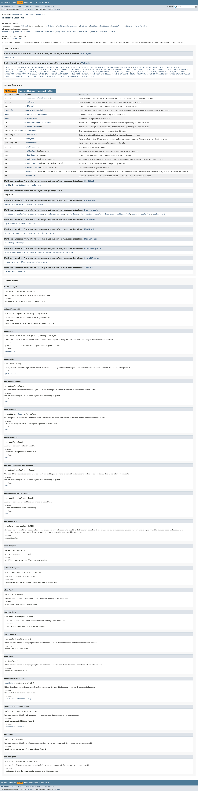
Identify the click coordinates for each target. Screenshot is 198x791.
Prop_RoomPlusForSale (81, 32)
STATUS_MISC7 (176, 67)
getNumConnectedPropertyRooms (37, 122)
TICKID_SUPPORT (30, 76)
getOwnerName (9, 252)
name (20, 272)
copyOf (7, 185)
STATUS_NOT (9, 69)
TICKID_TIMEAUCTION (46, 76)
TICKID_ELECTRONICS (182, 69)
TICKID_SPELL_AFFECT (13, 76)
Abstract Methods (46, 91)
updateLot (29, 171)
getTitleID (31, 252)
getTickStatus (10, 272)
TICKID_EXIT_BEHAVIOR (39, 72)
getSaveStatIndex (11, 233)
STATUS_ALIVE (23, 67)
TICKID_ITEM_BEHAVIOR (78, 72)
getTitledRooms (31, 131)
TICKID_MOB (9, 74)
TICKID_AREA (101, 69)
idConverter (9, 57)
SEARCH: (170, 7)
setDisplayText (123, 214)
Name (82, 214)
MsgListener (105, 26)
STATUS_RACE (33, 69)
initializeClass (22, 185)
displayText (21, 214)
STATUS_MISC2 (112, 67)
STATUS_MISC (100, 67)
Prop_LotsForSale (48, 32)
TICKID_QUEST (43, 74)
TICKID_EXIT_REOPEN (58, 72)
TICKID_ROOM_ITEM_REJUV (100, 74)
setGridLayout (30, 159)
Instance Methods (27, 91)
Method (30, 9)
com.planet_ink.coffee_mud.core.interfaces (27, 14)
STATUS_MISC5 (151, 67)
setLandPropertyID (32, 163)
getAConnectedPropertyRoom (36, 114)
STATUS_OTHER (20, 69)
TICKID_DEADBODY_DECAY (162, 69)
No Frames (36, 6)
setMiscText (146, 214)
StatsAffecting (132, 26)
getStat (24, 233)
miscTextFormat (72, 214)
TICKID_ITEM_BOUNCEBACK (99, 72)
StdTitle (111, 32)
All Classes (49, 6)
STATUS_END (76, 67)
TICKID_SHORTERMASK (120, 74)
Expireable (84, 26)
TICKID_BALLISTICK (116, 69)
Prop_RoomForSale (63, 32)
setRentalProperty (32, 167)
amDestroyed (9, 204)
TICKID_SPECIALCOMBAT (158, 74)
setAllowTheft (30, 151)
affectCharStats (27, 262)
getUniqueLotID (31, 135)
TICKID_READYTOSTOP (59, 74)
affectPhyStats (42, 262)
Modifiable (94, 26)
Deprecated (33, 2)
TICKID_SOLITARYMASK (138, 74)
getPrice (21, 252)
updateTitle (30, 175)
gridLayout (29, 139)
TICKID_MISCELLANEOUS (177, 72)
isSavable (29, 204)
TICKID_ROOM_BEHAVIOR (79, 74)
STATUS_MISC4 (138, 67)
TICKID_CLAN (130, 69)
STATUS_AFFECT (10, 67)
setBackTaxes (30, 155)
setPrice (69, 252)
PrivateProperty (118, 26)
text (163, 214)
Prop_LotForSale (33, 32)
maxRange (51, 214)
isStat (45, 233)
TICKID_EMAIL (9, 72)
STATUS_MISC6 (163, 67)
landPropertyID (31, 143)
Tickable (143, 26)
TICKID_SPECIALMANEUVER (179, 74)
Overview (4, 2)
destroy (19, 204)
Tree (26, 2)
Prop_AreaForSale (18, 32)
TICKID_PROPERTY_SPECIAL (26, 74)
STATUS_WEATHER (87, 69)
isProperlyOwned (44, 252)
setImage (135, 214)
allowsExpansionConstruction (37, 98)
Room (6, 114)
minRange (60, 214)
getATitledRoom (31, 118)
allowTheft (29, 102)
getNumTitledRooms (32, 126)
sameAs (98, 214)
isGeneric (39, 214)
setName (156, 214)
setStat (52, 233)
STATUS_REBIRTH (46, 69)
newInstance (36, 185)
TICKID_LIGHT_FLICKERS (120, 72)
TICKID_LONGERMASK (158, 72)
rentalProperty (31, 147)
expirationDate (10, 223)
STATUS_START (74, 69)
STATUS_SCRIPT (61, 69)
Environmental (73, 26)
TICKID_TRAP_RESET (87, 76)
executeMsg (9, 243)
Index (41, 2)
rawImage (89, 214)
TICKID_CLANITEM (144, 69)
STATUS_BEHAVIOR (38, 67)
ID (13, 185)
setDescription (109, 214)
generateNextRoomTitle (34, 110)
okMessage (19, 243)
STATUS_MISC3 (125, 67)
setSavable (39, 204)
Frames (28, 6)
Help (47, 2)
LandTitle (9, 110)
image (30, 214)
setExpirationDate (27, 223)
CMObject (24, 26)
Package (12, 2)
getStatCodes (34, 233)
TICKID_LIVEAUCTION (140, 72)
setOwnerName (58, 252)
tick (25, 272)
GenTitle (6, 32)
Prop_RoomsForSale (99, 32)
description (9, 214)
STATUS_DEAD (64, 67)
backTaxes (29, 106)
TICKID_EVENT (22, 72)
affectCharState (11, 262)
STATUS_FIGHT (87, 67)
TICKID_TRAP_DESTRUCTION (67, 76)
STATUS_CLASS (52, 67)
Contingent (61, 26)
